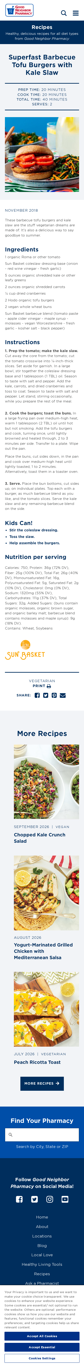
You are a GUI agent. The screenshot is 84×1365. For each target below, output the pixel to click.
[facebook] (19, 1198)
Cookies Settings (42, 1358)
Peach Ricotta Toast (37, 1062)
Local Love (42, 1254)
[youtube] (65, 1198)
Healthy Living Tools (42, 1264)
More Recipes (39, 1083)
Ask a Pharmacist (42, 1283)
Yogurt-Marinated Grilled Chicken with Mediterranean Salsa (43, 951)
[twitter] (34, 1198)
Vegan (62, 827)
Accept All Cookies (42, 1336)
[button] (64, 13)
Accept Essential (42, 1347)
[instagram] (50, 1198)
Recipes (42, 1273)
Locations (42, 1235)
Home (42, 1216)
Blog (42, 1245)
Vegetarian (42, 681)
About (42, 1226)
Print (40, 686)
